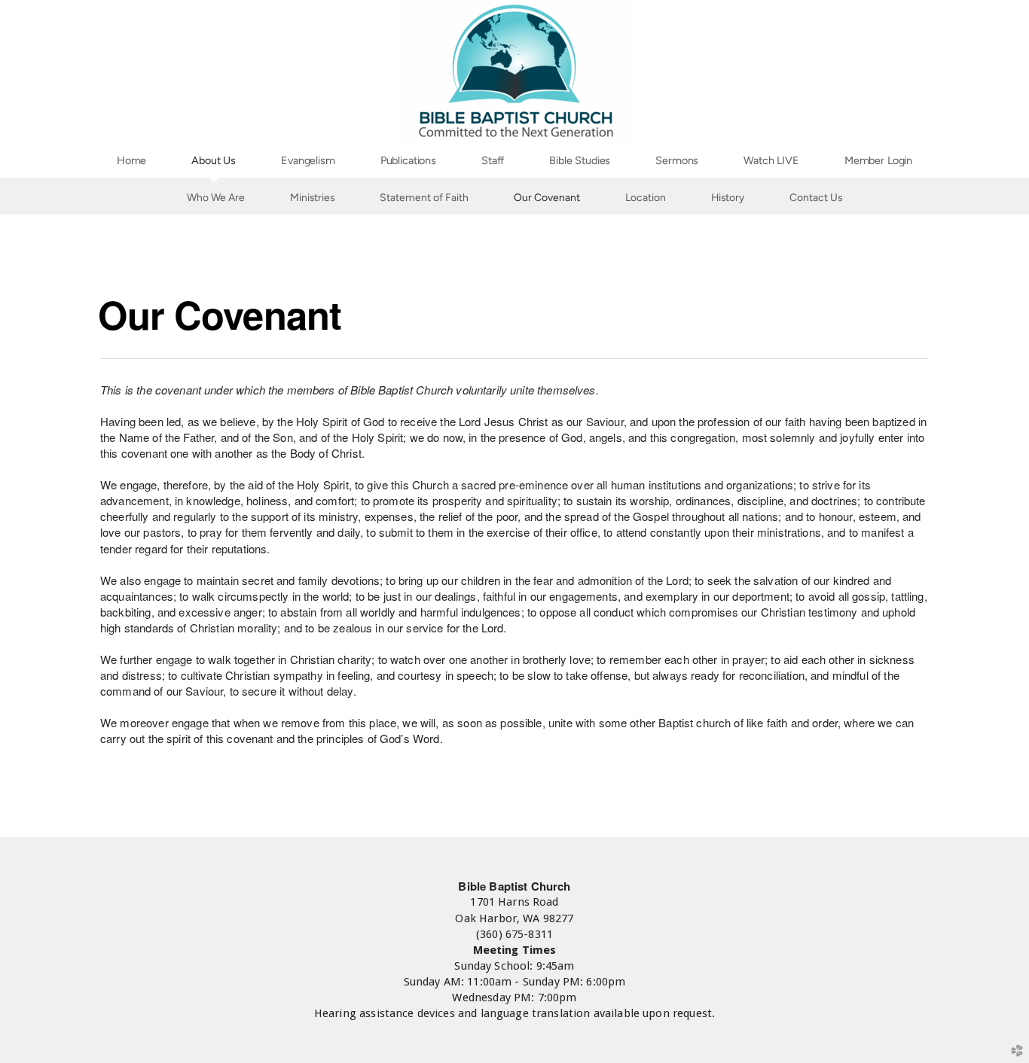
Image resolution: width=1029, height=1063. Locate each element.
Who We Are (216, 197)
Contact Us (815, 197)
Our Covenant (547, 197)
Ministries (312, 197)
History (727, 197)
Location (645, 197)
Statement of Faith (424, 197)
